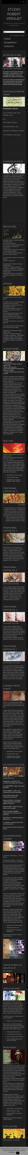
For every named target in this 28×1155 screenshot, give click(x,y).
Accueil (11, 35)
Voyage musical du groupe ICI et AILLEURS (12, 968)
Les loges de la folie (13, 764)
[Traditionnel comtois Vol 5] (14, 494)
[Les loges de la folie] (14, 767)
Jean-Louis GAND (11, 988)
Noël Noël (8, 441)
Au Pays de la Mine (12, 55)
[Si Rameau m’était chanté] (14, 692)
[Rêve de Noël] (14, 229)
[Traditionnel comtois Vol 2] (14, 612)
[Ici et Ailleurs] (14, 1129)
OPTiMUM (7, 284)
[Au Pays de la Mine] (14, 58)
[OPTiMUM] (14, 287)
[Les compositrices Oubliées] (14, 842)
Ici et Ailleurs (10, 1126)
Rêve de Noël (9, 226)
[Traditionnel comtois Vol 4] (14, 534)
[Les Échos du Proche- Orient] (14, 97)
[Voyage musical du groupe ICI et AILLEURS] (14, 974)
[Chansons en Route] (14, 164)
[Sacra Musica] (14, 1050)
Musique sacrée (11, 349)
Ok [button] (17, 1153)
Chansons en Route (13, 161)
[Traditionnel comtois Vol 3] (14, 573)
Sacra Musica (9, 1047)
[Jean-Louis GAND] (14, 991)
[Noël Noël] (14, 444)
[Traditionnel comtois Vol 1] (14, 652)
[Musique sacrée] (14, 352)
